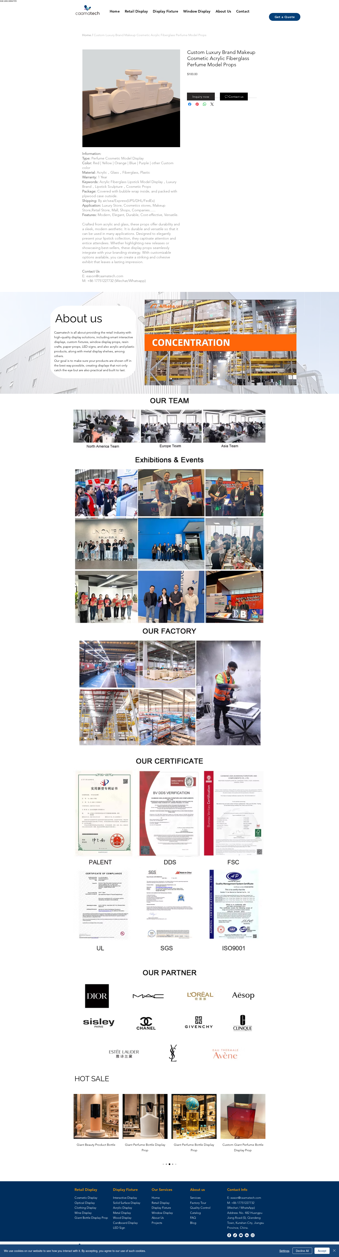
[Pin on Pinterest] (197, 104)
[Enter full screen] (291, 380)
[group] (169, 1126)
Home (86, 35)
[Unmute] (156, 380)
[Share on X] (212, 104)
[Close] (334, 1251)
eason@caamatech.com (246, 1198)
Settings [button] (284, 1251)
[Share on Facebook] (189, 104)
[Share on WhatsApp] (204, 104)
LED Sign (119, 1228)
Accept (322, 1251)
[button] (201, 96)
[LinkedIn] (247, 1235)
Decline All (302, 1251)
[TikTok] (235, 1235)
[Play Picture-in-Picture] (284, 380)
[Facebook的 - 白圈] (229, 1235)
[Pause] (149, 380)
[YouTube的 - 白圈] (241, 1235)
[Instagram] (253, 1235)
